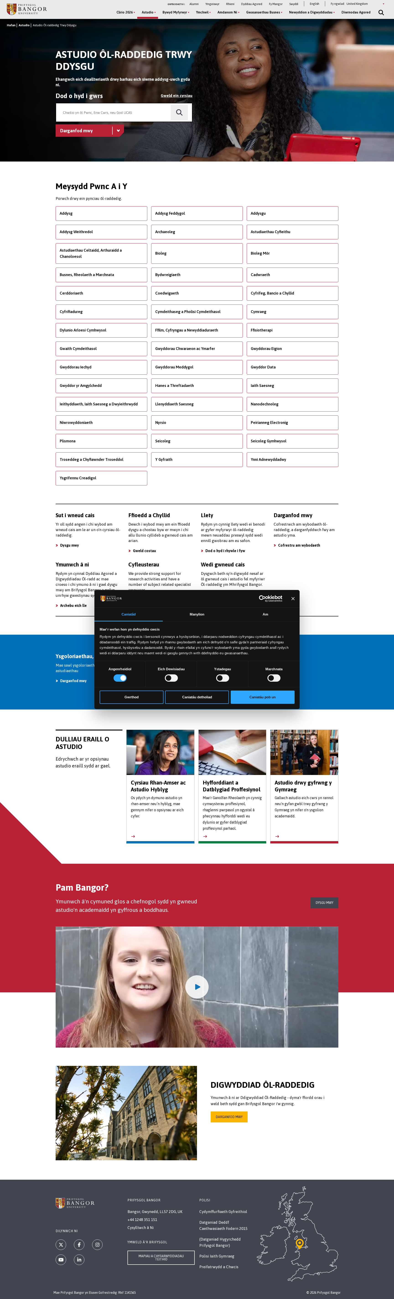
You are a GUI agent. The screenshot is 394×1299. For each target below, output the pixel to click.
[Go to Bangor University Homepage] (27, 9)
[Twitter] (61, 1244)
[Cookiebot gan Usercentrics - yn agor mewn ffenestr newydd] (262, 598)
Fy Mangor (276, 4)
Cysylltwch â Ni (140, 1227)
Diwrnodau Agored (356, 12)
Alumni (194, 4)
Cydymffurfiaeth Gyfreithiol (223, 1211)
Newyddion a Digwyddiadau (310, 12)
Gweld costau (144, 551)
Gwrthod (131, 697)
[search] (179, 112)
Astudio (147, 12)
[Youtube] (61, 1260)
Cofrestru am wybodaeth (299, 545)
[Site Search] (380, 12)
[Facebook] (79, 1244)
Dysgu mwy (69, 545)
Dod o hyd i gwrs (79, 95)
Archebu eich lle (73, 605)
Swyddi (293, 4)
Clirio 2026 (125, 12)
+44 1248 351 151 (142, 1219)
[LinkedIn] (79, 1260)
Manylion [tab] (197, 614)
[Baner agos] (293, 598)
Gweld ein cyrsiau (176, 95)
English (314, 3)
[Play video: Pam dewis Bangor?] (197, 987)
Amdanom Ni (227, 12)
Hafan (11, 25)
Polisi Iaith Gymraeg (216, 1256)
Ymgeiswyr (212, 4)
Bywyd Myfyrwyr (175, 12)
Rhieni (230, 4)
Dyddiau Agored (251, 4)
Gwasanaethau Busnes (263, 12)
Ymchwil (202, 12)
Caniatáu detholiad (197, 697)
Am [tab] (265, 614)
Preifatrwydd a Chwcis (218, 1267)
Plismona (67, 441)
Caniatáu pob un (262, 697)
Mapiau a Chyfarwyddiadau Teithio (161, 1257)
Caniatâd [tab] (129, 614)
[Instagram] (97, 1244)
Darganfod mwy (229, 1117)
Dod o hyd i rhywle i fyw (225, 551)
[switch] (171, 678)
